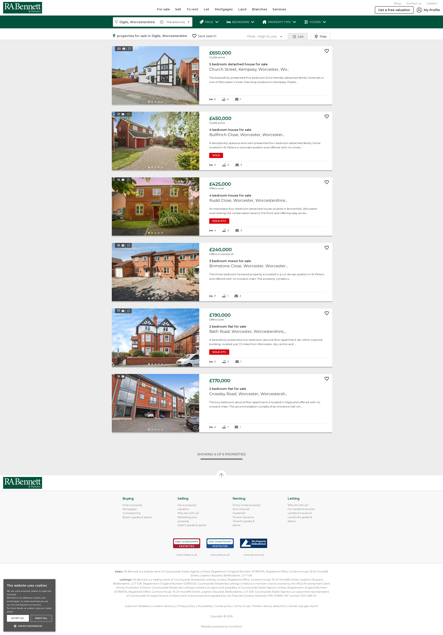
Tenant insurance (243, 517)
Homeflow (235, 626)
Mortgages (224, 9)
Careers (432, 3)
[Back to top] (22, 483)
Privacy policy (186, 606)
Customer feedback (137, 606)
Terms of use (242, 606)
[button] (29, 626)
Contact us (413, 3)
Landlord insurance (300, 513)
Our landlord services (301, 509)
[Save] (327, 51)
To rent (192, 9)
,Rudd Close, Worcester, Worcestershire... (222, 206)
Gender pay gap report (303, 606)
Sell (178, 9)
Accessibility (204, 606)
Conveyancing (132, 513)
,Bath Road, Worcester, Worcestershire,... (222, 337)
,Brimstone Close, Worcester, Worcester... (222, 272)
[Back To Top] (221, 475)
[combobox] (139, 22)
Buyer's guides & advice (137, 517)
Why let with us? (298, 505)
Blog (397, 3)
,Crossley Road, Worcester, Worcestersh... (222, 403)
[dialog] (29, 605)
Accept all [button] (17, 618)
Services (279, 9)
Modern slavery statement (269, 606)
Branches (259, 9)
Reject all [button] (41, 618)
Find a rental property (246, 505)
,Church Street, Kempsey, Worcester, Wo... (222, 75)
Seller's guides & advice (192, 525)
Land (242, 9)
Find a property (132, 505)
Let (206, 9)
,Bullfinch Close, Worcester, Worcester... (222, 141)
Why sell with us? (188, 513)
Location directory (164, 606)
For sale (163, 9)
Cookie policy (223, 606)
